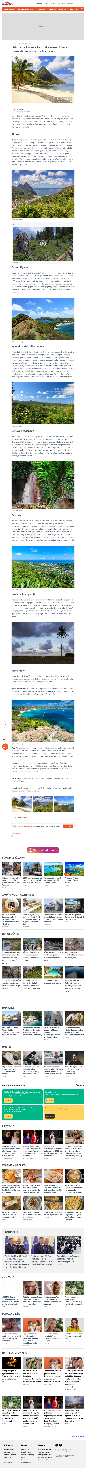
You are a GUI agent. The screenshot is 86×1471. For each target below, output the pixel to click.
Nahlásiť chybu (16, 834)
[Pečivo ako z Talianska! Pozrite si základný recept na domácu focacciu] (11, 1203)
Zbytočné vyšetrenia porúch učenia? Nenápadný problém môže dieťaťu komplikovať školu (30, 1338)
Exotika (62, 9)
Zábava (46, 1158)
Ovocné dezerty (48, 1217)
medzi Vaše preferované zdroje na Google (38, 826)
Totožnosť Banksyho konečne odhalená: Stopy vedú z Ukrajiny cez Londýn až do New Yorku (53, 1070)
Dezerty (4, 1306)
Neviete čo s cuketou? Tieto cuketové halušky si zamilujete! (31, 1214)
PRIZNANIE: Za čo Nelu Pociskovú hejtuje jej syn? (73, 1336)
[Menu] (81, 9)
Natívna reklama (26, 1463)
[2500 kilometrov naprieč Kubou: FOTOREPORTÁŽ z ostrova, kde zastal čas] (32, 869)
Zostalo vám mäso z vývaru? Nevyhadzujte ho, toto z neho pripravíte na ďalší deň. (74, 1189)
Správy (6, 1269)
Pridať (69, 826)
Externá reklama (26, 1452)
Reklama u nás (25, 1449)
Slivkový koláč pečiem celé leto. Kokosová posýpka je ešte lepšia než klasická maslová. (31, 1189)
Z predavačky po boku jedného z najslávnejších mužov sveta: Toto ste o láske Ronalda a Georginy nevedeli (32, 1151)
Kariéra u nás (7, 1457)
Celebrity (4, 1343)
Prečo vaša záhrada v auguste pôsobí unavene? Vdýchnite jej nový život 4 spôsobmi (74, 1300)
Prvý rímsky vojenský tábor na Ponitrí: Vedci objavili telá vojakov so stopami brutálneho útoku (31, 919)
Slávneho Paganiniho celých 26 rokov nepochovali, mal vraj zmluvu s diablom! (31, 1070)
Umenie (4, 1076)
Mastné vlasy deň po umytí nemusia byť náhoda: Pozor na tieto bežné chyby (52, 1300)
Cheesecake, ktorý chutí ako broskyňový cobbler (53, 1213)
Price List (23, 1460)
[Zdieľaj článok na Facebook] (5, 732)
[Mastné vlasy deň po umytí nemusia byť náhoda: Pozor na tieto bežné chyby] (53, 1288)
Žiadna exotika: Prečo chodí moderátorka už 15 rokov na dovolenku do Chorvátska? (11, 1337)
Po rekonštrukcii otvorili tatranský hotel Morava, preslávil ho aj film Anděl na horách (53, 918)
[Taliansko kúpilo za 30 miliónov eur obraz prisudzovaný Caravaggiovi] (74, 1058)
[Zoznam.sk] (60, 1456)
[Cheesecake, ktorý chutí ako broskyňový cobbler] (53, 1203)
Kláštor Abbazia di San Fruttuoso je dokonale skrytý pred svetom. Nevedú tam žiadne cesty (32, 1031)
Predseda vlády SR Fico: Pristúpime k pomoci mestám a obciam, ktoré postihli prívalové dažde (41, 1260)
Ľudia (24, 1076)
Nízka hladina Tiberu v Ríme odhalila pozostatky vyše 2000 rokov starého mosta (10, 1031)
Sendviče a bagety (7, 1222)
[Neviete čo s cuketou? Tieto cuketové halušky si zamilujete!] (32, 1203)
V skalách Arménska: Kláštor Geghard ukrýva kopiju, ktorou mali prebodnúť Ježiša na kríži (74, 1031)
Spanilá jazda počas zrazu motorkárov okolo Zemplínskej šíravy (68, 1259)
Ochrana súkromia (9, 1452)
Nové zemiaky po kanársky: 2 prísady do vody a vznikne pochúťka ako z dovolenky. (53, 1189)
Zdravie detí (26, 1345)
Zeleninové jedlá (27, 1219)
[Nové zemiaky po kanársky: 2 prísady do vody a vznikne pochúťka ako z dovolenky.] (53, 1176)
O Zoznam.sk (8, 1445)
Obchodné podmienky (27, 1455)
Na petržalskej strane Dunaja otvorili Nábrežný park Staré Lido (74, 917)
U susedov (42, 9)
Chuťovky (67, 1222)
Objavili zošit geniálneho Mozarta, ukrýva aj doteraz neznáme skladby (11, 1070)
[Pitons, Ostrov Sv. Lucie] (43, 804)
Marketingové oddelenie (45, 1457)
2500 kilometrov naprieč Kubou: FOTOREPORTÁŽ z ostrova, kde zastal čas (32, 880)
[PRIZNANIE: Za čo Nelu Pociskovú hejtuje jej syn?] (74, 1325)
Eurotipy (52, 9)
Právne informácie (9, 1449)
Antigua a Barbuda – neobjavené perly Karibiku (72, 880)
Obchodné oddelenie (44, 1452)
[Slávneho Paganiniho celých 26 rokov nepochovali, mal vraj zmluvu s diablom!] (32, 1058)
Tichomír (52, 4)
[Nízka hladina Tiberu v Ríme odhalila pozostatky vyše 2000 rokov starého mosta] (11, 1018)
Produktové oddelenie (44, 1449)
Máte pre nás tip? (43, 1460)
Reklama (24, 1445)
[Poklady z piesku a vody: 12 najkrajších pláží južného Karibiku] (53, 869)
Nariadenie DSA (8, 1463)
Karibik (29, 43)
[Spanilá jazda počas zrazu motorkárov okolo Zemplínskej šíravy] (69, 1245)
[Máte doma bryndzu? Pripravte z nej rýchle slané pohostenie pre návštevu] (74, 1203)
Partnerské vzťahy (7, 1158)
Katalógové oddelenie (44, 1455)
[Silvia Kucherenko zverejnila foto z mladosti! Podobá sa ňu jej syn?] (53, 1325)
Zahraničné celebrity (28, 1158)
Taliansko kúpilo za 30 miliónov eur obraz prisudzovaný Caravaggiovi (73, 1070)
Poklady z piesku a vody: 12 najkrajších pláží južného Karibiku (53, 880)
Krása (45, 1306)
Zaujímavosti (9, 9)
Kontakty (41, 1445)
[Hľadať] (76, 9)
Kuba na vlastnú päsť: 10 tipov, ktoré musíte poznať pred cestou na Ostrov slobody (11, 881)
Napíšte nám (7, 1460)
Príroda (72, 9)
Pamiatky (4, 1037)
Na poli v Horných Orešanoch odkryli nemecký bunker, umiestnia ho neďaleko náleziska (11, 919)
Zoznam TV (12, 1231)
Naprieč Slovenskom (26, 9)
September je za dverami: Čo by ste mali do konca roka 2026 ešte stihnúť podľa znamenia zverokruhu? (53, 1151)
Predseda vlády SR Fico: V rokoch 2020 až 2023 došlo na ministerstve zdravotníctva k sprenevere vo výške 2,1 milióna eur (17, 1261)
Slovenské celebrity (70, 1158)
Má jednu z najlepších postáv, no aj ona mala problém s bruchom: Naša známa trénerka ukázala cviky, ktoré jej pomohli (73, 1151)
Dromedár (23, 43)
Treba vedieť (26, 1306)
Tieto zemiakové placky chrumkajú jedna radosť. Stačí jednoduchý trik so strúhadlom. (11, 1189)
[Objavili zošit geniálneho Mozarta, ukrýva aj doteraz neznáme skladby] (11, 1058)
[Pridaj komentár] (5, 724)
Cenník (23, 1457)
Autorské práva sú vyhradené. (63, 1451)
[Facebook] (56, 1445)
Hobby (66, 1306)
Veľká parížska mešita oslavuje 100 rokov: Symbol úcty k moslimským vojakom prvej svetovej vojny (52, 1032)
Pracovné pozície (13, 1085)
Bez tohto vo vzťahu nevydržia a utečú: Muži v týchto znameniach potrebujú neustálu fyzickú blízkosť (11, 1151)
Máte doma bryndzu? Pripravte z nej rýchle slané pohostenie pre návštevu (73, 1216)
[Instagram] (60, 1445)
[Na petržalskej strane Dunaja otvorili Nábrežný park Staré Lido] (74, 905)
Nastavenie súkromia (10, 1455)
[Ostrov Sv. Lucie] (22, 804)
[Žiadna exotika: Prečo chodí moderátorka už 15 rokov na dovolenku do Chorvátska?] (11, 1325)
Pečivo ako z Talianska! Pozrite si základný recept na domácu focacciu (10, 1216)
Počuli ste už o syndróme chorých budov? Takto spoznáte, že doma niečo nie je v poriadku (32, 1300)
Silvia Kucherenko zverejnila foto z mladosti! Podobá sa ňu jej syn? (52, 1337)
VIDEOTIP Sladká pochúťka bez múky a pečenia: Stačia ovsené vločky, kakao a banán (10, 1300)
